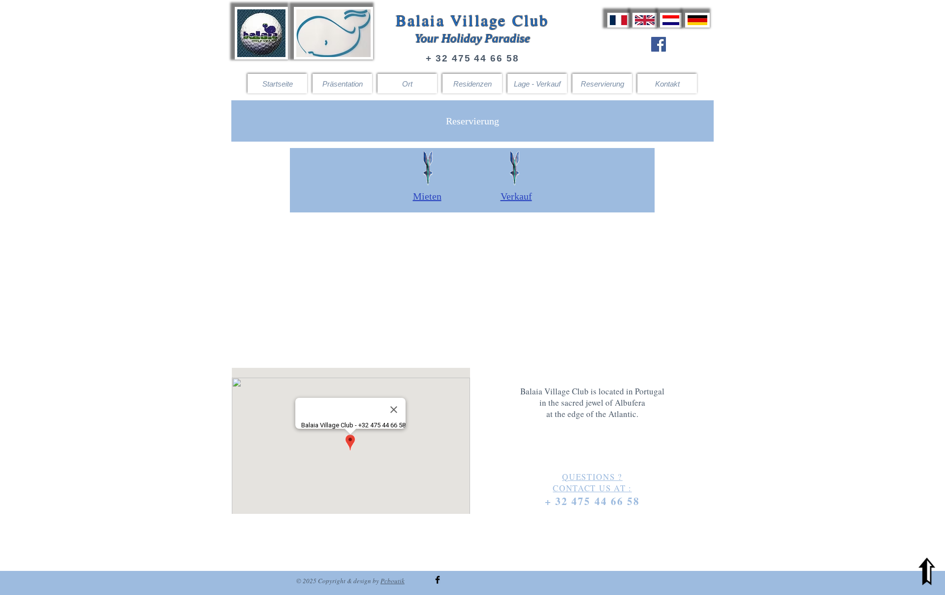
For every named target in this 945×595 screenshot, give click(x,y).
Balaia (420, 19)
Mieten (427, 196)
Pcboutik (392, 580)
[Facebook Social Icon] (658, 44)
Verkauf (516, 196)
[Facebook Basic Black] (437, 580)
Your (427, 38)
